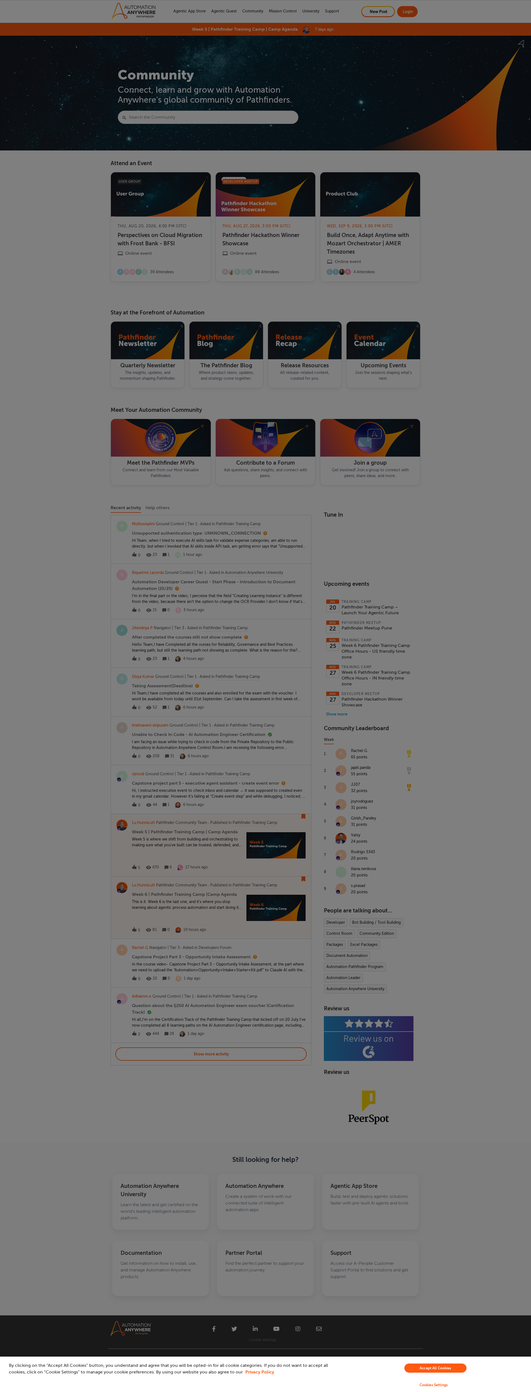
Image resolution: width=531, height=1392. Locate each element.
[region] (265, 1374)
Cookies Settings (434, 1385)
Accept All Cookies (435, 1368)
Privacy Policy (259, 1372)
